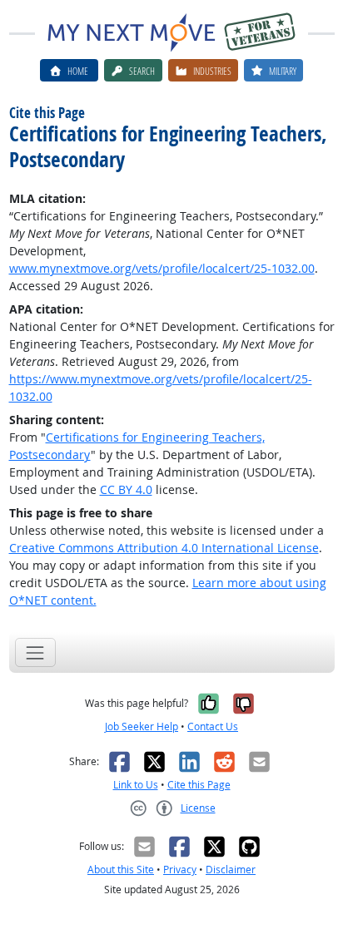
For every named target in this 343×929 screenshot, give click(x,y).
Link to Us (135, 785)
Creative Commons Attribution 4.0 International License (164, 548)
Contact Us (212, 726)
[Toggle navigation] (35, 652)
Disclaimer (231, 869)
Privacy (179, 869)
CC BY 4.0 (126, 489)
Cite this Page (199, 785)
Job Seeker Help (141, 726)
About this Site (120, 869)
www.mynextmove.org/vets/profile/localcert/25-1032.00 (162, 268)
